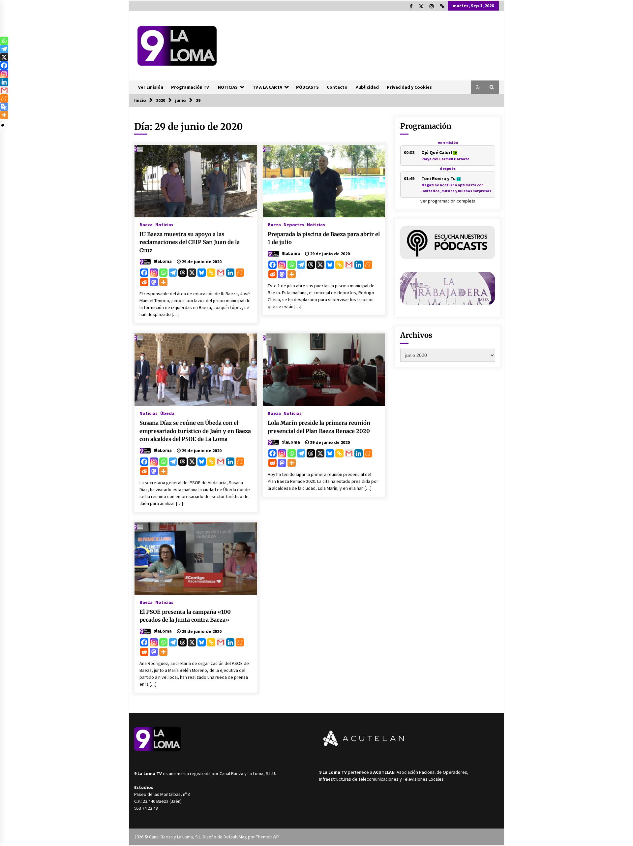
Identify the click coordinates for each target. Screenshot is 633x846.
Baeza (146, 224)
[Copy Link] (211, 272)
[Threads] (182, 272)
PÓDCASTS (307, 87)
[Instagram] (154, 272)
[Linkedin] (230, 272)
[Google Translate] (4, 107)
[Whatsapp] (163, 272)
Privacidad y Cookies (409, 87)
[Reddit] (144, 282)
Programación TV (190, 87)
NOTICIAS (228, 87)
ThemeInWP (267, 837)
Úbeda (167, 413)
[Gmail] (221, 272)
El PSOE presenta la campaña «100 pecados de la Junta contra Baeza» (185, 616)
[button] (478, 87)
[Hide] (2, 125)
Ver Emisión (150, 87)
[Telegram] (173, 272)
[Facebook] (144, 272)
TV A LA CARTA (267, 87)
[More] (163, 282)
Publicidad (367, 87)
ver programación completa (447, 201)
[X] (192, 272)
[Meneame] (240, 272)
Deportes (294, 224)
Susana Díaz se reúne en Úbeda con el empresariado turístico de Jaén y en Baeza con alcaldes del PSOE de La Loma (195, 431)
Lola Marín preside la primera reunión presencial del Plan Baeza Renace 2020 (319, 427)
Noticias (164, 224)
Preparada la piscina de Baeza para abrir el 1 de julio (324, 238)
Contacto (337, 87)
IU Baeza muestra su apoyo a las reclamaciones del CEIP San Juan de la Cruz (189, 242)
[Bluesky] (201, 272)
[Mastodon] (154, 282)
